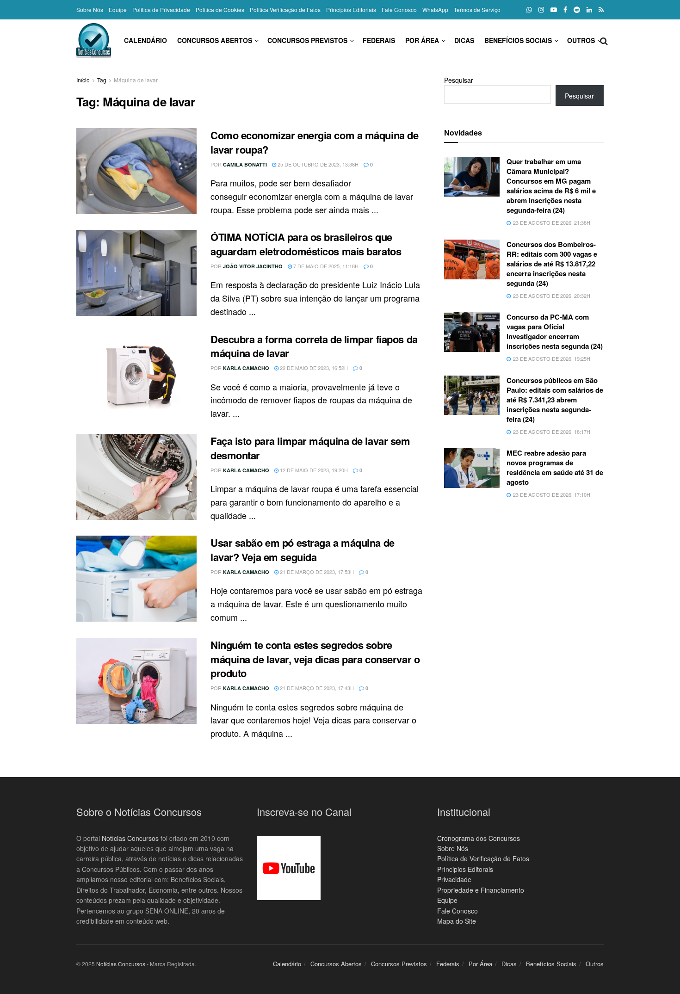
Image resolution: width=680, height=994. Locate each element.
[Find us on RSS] (601, 9)
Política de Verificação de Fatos (483, 858)
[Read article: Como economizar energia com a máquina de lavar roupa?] (136, 171)
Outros (581, 40)
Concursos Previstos (307, 40)
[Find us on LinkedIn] (589, 9)
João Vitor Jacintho (253, 266)
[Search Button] (604, 40)
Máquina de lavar (136, 80)
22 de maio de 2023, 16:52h (313, 367)
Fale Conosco (399, 9)
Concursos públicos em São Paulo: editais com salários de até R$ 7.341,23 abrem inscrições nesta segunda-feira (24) (555, 399)
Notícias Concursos (130, 838)
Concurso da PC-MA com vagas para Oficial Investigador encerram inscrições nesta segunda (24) (555, 331)
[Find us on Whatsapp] (529, 9)
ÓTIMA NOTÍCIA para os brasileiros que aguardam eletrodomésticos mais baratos (305, 244)
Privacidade (454, 879)
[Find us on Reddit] (577, 9)
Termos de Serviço (477, 9)
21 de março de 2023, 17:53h (316, 571)
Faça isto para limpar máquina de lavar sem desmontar (310, 448)
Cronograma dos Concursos (478, 838)
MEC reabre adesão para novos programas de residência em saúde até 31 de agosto (555, 467)
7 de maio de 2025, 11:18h (325, 266)
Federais (379, 40)
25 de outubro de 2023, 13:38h (317, 164)
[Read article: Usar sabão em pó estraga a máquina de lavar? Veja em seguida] (136, 579)
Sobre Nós (89, 9)
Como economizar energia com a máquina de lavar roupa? (314, 142)
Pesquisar (458, 80)
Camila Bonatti (245, 164)
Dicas (464, 40)
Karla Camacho (246, 367)
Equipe (118, 9)
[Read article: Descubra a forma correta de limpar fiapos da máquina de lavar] (136, 375)
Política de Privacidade (161, 9)
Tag (101, 80)
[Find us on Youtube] (553, 9)
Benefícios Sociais (518, 40)
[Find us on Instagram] (541, 9)
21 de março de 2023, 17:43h (316, 687)
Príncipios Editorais (465, 869)
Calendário (145, 40)
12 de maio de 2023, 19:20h (313, 470)
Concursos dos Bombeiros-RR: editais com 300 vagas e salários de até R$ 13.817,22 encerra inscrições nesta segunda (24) (552, 263)
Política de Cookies (220, 9)
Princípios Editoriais (351, 9)
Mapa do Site (456, 921)
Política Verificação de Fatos (285, 9)
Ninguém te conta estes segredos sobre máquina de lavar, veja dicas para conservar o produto (315, 659)
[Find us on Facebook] (565, 9)
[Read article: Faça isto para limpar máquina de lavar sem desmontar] (136, 477)
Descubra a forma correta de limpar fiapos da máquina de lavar (314, 346)
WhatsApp (435, 9)
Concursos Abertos (214, 40)
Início (83, 80)
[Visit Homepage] (93, 40)
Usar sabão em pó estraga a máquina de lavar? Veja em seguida (302, 549)
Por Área (422, 40)
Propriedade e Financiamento (480, 890)
